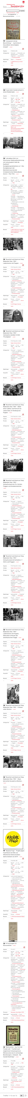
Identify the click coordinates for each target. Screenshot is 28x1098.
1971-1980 (17, 953)
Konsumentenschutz (16, 962)
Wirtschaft (13, 53)
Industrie (19, 276)
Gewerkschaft (15, 206)
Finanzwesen (14, 117)
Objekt (12, 59)
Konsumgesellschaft (16, 287)
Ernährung (21, 888)
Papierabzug (20, 123)
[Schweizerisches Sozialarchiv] (16, 4)
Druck (20, 910)
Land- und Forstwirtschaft (18, 877)
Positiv (13, 123)
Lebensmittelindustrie (17, 994)
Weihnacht (14, 1077)
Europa (12, 224)
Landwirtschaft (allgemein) (16, 876)
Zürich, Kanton (15, 226)
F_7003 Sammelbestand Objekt (17, 916)
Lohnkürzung (15, 213)
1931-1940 (17, 181)
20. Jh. (17, 98)
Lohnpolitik (14, 211)
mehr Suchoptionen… (11, 12)
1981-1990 (17, 99)
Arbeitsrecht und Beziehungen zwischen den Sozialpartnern (18, 199)
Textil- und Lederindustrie (17, 277)
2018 (13, 865)
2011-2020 (17, 864)
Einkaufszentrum (16, 110)
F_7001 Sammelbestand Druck (17, 1020)
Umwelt (12, 891)
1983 (13, 274)
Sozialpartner (15, 204)
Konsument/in (21, 55)
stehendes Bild (14, 122)
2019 (13, 869)
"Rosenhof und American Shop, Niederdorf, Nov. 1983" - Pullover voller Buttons (13, 707)
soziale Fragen (14, 185)
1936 (13, 182)
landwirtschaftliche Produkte (18, 991)
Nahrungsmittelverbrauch (18, 903)
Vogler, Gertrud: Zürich (16, 269)
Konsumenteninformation (17, 963)
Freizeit (14, 187)
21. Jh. (17, 862)
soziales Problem (16, 193)
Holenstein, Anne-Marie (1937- (17, 1012)
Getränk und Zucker (16, 1008)
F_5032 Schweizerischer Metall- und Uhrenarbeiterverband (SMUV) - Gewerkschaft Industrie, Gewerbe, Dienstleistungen (18, 128)
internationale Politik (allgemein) (18, 997)
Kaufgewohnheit (15, 1072)
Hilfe (18, 12)
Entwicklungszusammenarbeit (18, 1001)
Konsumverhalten (16, 57)
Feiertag (19, 187)
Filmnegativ (20, 222)
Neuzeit (12, 98)
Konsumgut (22, 969)
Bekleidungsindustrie (17, 280)
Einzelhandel (15, 108)
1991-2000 (17, 102)
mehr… (12, 65)
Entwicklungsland (16, 989)
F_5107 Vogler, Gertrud (16, 304)
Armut (13, 195)
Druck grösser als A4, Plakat (18, 1015)
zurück (18, 16)
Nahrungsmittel (15, 993)
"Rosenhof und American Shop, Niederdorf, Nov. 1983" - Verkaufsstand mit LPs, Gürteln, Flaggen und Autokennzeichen (13, 483)
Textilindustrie (15, 279)
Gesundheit (14, 888)
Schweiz (18, 224)
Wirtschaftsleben (21, 983)
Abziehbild (14, 912)
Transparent (18, 59)
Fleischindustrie (15, 996)
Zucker (13, 1010)
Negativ (14, 222)
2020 (13, 874)
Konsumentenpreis (16, 120)
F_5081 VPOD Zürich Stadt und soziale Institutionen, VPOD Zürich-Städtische (17, 231)
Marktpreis (20, 118)
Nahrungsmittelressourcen (18, 890)
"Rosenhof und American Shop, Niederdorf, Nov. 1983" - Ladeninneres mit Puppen (13, 261)
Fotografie (21, 122)
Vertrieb (20, 107)
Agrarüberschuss (16, 883)
